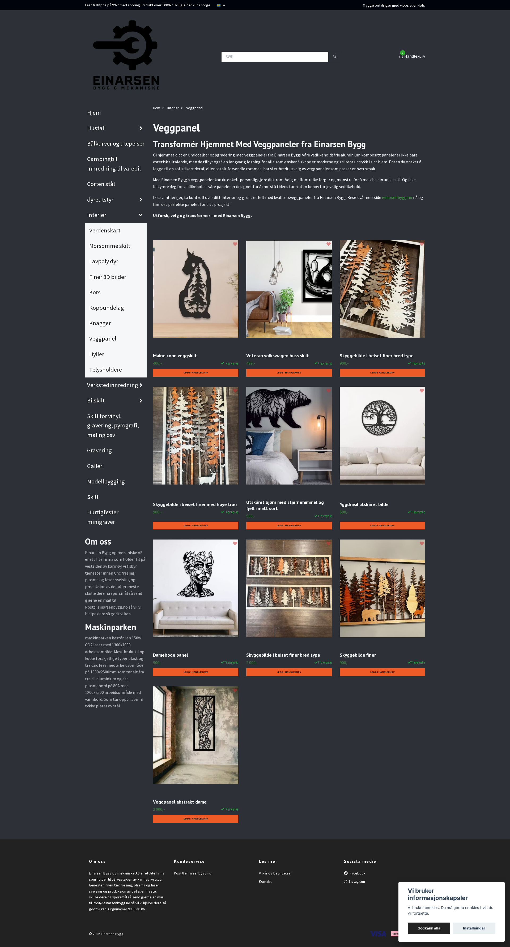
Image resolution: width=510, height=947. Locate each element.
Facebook (357, 873)
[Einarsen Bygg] (125, 56)
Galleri (95, 466)
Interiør (96, 215)
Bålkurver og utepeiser (115, 143)
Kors (95, 292)
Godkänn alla (429, 928)
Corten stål (101, 184)
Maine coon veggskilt (175, 356)
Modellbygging (106, 481)
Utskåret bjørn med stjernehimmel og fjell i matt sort (285, 505)
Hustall (96, 128)
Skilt (93, 496)
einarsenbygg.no (397, 197)
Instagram (356, 881)
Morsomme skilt (109, 245)
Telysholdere (105, 369)
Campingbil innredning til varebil (114, 163)
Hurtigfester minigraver (102, 516)
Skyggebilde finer (358, 655)
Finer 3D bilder (107, 277)
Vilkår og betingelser (275, 873)
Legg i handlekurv (196, 372)
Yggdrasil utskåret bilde (364, 504)
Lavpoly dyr (103, 261)
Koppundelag (106, 307)
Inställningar (474, 928)
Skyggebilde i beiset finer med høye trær (195, 504)
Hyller (96, 354)
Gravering (99, 450)
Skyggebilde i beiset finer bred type (377, 356)
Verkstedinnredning (112, 385)
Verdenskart (104, 230)
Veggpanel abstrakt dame (180, 802)
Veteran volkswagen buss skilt (277, 356)
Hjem (94, 112)
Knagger (100, 323)
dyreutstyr (100, 199)
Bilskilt (96, 400)
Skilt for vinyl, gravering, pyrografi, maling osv (113, 425)
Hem (156, 107)
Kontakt (265, 881)
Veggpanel (102, 338)
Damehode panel (170, 655)
